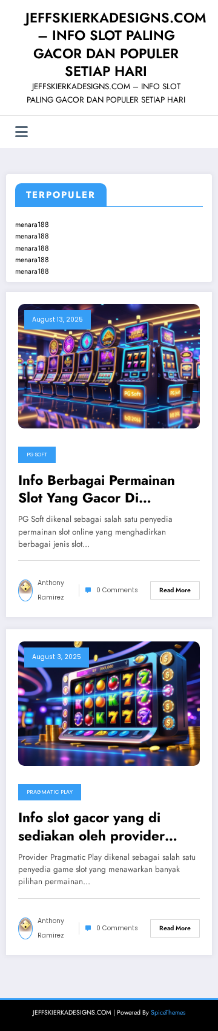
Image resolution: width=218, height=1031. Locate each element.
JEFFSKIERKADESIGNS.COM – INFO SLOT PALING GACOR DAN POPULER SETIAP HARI (115, 44)
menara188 (32, 224)
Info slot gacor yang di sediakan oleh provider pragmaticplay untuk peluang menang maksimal (102, 827)
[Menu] (21, 132)
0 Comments (117, 590)
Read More (175, 590)
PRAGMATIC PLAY (50, 792)
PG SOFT (37, 454)
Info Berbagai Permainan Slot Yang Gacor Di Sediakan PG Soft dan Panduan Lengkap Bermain (103, 489)
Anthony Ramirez (51, 590)
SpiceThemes (168, 1012)
